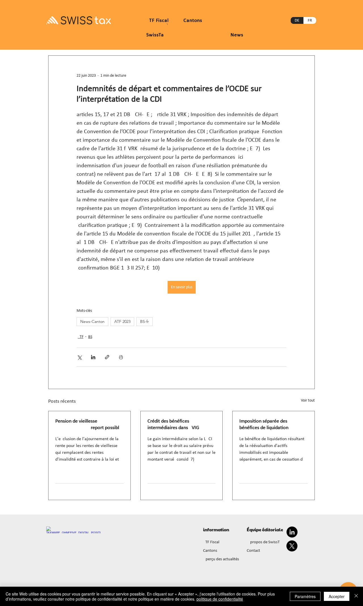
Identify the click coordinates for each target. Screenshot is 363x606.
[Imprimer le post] (121, 357)
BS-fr (144, 321)
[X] (291, 545)
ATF (80, 337)
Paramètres (305, 596)
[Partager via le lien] (107, 357)
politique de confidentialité (220, 599)
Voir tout (308, 400)
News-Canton (92, 321)
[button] (193, 20)
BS (90, 337)
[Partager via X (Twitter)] (79, 357)
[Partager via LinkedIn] (93, 357)
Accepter (337, 596)
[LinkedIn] (291, 532)
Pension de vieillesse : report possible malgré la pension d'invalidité (88, 425)
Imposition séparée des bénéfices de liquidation (263, 425)
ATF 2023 (122, 321)
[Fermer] (356, 596)
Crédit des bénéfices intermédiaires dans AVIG (173, 425)
